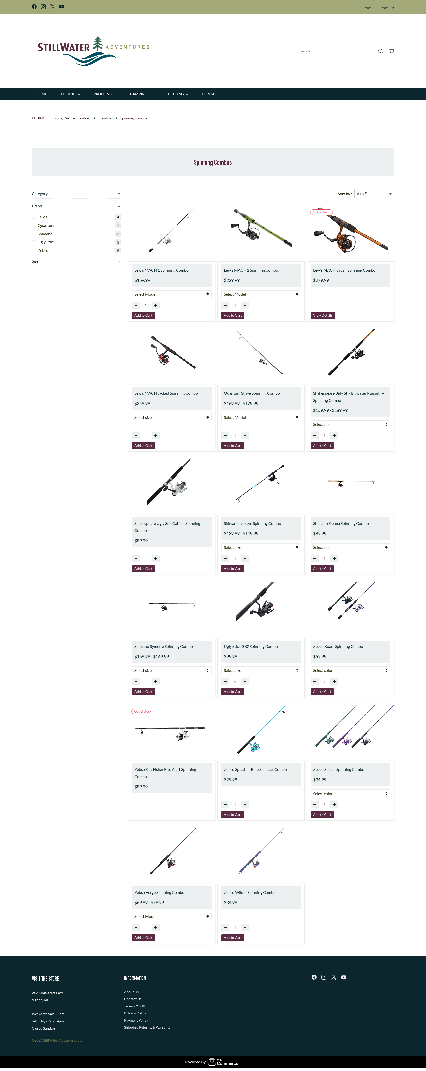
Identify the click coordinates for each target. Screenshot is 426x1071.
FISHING (38, 118)
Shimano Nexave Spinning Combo (252, 523)
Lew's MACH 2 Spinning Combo (251, 270)
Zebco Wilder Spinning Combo (250, 892)
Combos (104, 118)
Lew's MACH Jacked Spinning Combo (166, 393)
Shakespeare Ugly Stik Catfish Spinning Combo (167, 527)
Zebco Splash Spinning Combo (338, 769)
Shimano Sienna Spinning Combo (341, 523)
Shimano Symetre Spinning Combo (163, 646)
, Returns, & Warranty (154, 1027)
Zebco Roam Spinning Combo (338, 646)
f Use (140, 1005)
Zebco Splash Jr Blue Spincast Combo (255, 769)
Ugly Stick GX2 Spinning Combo (251, 646)
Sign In (370, 7)
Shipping (131, 1027)
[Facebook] (314, 977)
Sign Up (387, 7)
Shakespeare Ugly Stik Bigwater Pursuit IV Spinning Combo (348, 397)
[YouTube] (343, 977)
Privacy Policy (135, 1013)
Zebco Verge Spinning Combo (159, 892)
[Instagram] (324, 977)
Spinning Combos (133, 118)
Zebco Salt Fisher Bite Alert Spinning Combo (165, 773)
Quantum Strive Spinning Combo (252, 393)
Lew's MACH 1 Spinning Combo (161, 270)
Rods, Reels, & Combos (71, 118)
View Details (323, 315)
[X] (333, 977)
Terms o (130, 1006)
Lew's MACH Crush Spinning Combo (344, 270)
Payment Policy (136, 1020)
